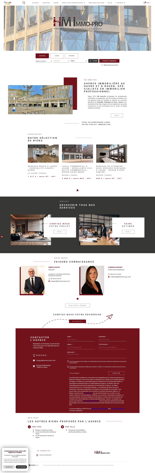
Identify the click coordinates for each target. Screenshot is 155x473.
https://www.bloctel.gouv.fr (91, 401)
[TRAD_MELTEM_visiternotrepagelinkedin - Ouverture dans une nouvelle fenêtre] (2, 236)
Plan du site (81, 465)
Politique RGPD (105, 465)
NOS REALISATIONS (96, 2)
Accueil (35, 2)
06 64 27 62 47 (56, 279)
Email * (70, 344)
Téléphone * (104, 344)
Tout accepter (21, 467)
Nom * (69, 336)
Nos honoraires (73, 465)
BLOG (110, 2)
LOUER (56, 2)
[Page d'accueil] (102, 454)
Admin (94, 465)
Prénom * (102, 336)
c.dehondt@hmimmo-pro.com (120, 277)
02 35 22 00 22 (41, 355)
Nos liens (99, 465)
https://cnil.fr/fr (88, 393)
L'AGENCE (119, 2)
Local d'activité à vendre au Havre (44, 436)
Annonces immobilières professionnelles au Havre (77, 431)
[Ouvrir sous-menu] (84, 3)
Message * (71, 352)
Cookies (111, 465)
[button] (77, 190)
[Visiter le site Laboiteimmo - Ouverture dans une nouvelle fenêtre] (33, 465)
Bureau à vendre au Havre (44, 430)
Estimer (71, 56)
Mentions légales (88, 465)
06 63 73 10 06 (115, 274)
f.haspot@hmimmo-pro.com (60, 281)
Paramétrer (8, 467)
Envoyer (116, 373)
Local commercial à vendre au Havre (45, 433)
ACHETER (46, 2)
